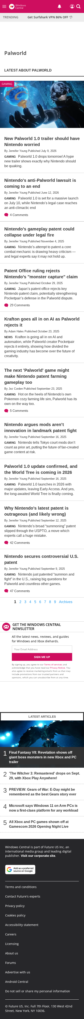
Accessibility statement (21, 925)
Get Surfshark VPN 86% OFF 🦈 (50, 17)
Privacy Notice (57, 667)
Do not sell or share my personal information (37, 991)
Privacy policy (15, 906)
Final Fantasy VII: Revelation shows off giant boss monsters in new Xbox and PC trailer (42, 757)
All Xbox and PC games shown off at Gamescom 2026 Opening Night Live (38, 824)
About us (11, 953)
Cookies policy (15, 915)
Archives (65, 602)
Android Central (16, 982)
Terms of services (53, 664)
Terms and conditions (21, 887)
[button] (78, 6)
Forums (10, 963)
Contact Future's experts (22, 896)
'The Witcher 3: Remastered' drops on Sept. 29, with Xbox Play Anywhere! (44, 776)
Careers (10, 934)
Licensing (12, 944)
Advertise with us (17, 972)
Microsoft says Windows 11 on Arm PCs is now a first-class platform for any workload (43, 808)
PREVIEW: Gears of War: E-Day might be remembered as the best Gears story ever (42, 792)
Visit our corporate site (38, 856)
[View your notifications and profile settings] (59, 6)
